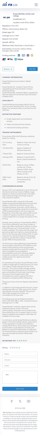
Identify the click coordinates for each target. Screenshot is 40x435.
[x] (20, 401)
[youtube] (28, 401)
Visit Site (32, 69)
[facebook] (11, 401)
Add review (20, 389)
